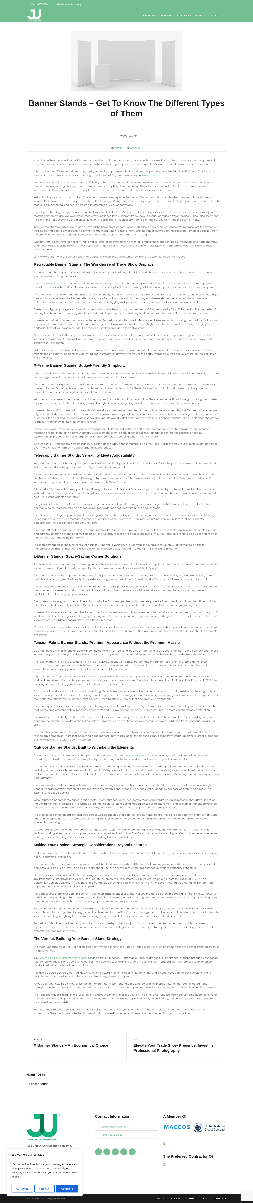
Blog (205, 1198)
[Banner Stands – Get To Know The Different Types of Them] (126, 61)
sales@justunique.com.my (68, 4)
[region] (45, 1172)
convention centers (135, 755)
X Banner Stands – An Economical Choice (71, 1045)
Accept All (67, 1188)
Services (175, 1198)
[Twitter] (206, 4)
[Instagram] (218, 4)
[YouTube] (212, 4)
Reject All (44, 1188)
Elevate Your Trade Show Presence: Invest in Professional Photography (173, 1048)
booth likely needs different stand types (64, 957)
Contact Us (219, 1198)
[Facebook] (201, 4)
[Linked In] (224, 4)
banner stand (150, 175)
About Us (160, 1198)
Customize (22, 1188)
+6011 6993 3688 (39, 4)
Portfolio (191, 1198)
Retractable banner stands (49, 283)
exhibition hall (63, 197)
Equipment (135, 148)
